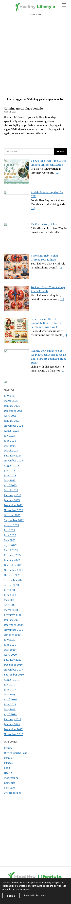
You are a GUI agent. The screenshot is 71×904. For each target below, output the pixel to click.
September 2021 (14, 580)
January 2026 (12, 406)
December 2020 (13, 625)
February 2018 (12, 719)
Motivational (11, 778)
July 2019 (9, 684)
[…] (57, 172)
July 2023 (9, 470)
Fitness (8, 763)
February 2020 (12, 659)
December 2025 (13, 411)
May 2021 (10, 600)
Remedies (9, 783)
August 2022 (11, 525)
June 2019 (10, 689)
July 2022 (9, 530)
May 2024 (10, 445)
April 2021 (10, 605)
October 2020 (12, 635)
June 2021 (10, 595)
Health (8, 773)
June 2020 (10, 644)
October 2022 (12, 515)
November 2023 (13, 460)
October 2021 (12, 575)
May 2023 (10, 480)
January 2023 (12, 500)
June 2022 (10, 535)
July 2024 (9, 435)
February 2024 (12, 455)
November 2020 (13, 630)
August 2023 (11, 465)
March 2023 (11, 490)
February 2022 (12, 555)
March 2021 (11, 610)
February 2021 (12, 615)
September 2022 (14, 520)
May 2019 (10, 694)
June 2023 (10, 475)
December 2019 (13, 664)
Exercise (9, 758)
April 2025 (10, 415)
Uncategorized (12, 792)
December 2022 (13, 505)
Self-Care (9, 788)
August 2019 (11, 679)
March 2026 (11, 401)
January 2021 (12, 620)
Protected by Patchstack (35, 895)
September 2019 (14, 674)
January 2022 (12, 560)
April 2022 (10, 545)
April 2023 (10, 485)
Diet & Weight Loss (15, 753)
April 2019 (10, 699)
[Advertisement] (35, 56)
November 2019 (13, 669)
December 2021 (13, 565)
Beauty (8, 748)
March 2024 (11, 450)
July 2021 (9, 590)
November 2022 (13, 510)
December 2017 (13, 729)
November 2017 (13, 734)
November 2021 (13, 570)
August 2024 (11, 430)
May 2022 (10, 540)
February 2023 (12, 495)
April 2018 (10, 714)
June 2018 (10, 704)
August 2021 (11, 585)
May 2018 (10, 709)
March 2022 (11, 550)
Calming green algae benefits (24, 108)
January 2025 (12, 420)
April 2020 (10, 654)
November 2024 (13, 425)
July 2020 (9, 639)
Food (7, 768)
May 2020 (10, 649)
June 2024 (10, 440)
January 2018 (12, 724)
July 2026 (9, 396)
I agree (11, 895)
